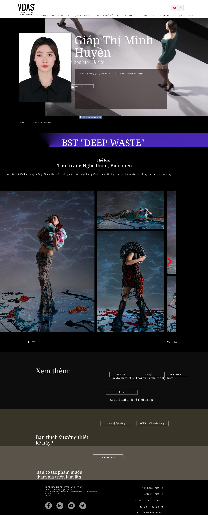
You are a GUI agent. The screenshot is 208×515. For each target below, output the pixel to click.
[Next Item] (169, 257)
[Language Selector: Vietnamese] (177, 7)
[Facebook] (48, 501)
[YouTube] (71, 501)
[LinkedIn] (59, 501)
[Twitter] (82, 501)
